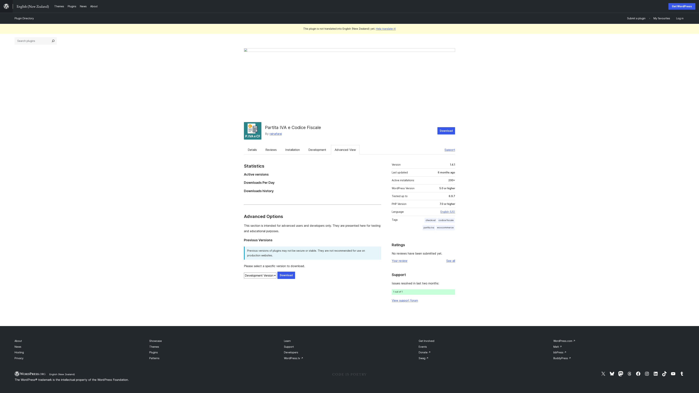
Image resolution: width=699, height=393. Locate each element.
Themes (154, 346)
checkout (431, 220)
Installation (292, 150)
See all (450, 261)
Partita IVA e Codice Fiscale (293, 127)
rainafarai (276, 134)
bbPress (559, 352)
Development (317, 150)
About (18, 340)
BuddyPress (562, 358)
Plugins (153, 352)
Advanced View (345, 150)
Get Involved (426, 340)
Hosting (19, 352)
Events (423, 346)
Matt (557, 346)
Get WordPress (682, 6)
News (18, 346)
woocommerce (445, 227)
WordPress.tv (293, 358)
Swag (424, 358)
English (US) (448, 211)
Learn (287, 340)
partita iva (429, 227)
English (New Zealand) (62, 374)
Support (450, 150)
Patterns (154, 358)
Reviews (271, 150)
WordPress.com (564, 340)
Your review (399, 261)
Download (446, 130)
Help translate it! (386, 28)
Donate (425, 352)
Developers (291, 352)
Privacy (19, 358)
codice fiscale (446, 220)
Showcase (155, 340)
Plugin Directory (24, 18)
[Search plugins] (53, 41)
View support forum (405, 300)
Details (252, 150)
